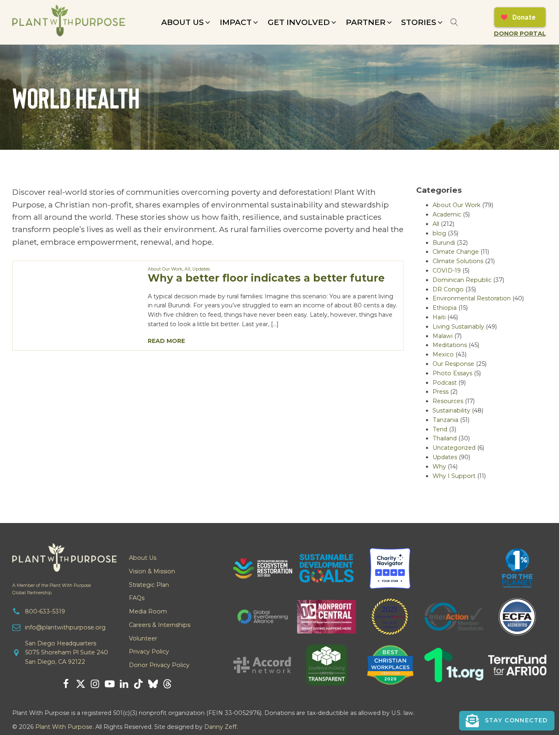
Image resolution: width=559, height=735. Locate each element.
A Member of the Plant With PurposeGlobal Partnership (51, 589)
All (187, 269)
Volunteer (143, 638)
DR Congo (448, 289)
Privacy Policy (149, 651)
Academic (447, 214)
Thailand (445, 438)
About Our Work (165, 269)
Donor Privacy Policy (159, 665)
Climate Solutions (458, 261)
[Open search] (454, 22)
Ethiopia (445, 307)
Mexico (443, 354)
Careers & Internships (159, 625)
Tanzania (445, 420)
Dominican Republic (462, 280)
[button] (186, 22)
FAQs (136, 598)
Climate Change (456, 251)
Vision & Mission (152, 571)
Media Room (148, 611)
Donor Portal (520, 33)
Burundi (444, 242)
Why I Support (454, 476)
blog (439, 233)
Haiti (439, 317)
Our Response (453, 364)
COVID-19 (447, 270)
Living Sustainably (458, 326)
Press (441, 391)
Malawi (443, 336)
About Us (142, 557)
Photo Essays (452, 373)
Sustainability (451, 410)
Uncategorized (454, 447)
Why (439, 466)
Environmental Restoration (472, 298)
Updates (201, 269)
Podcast (445, 382)
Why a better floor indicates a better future (266, 278)
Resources (448, 401)
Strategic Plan (149, 584)
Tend (440, 429)
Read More (166, 341)
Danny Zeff (220, 726)
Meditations (450, 345)
